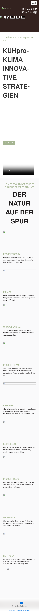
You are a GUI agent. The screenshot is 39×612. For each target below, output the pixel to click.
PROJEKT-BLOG (11, 478)
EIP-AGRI (7, 292)
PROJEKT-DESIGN (12, 253)
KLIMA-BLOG (9, 443)
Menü (34, 3)
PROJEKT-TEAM (11, 364)
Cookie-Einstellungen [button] (19, 606)
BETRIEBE (8, 405)
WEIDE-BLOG (9, 517)
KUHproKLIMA (29, 9)
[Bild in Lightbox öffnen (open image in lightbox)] (19, 241)
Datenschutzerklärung (15, 610)
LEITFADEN (8, 555)
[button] (9, 143)
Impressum (26, 610)
